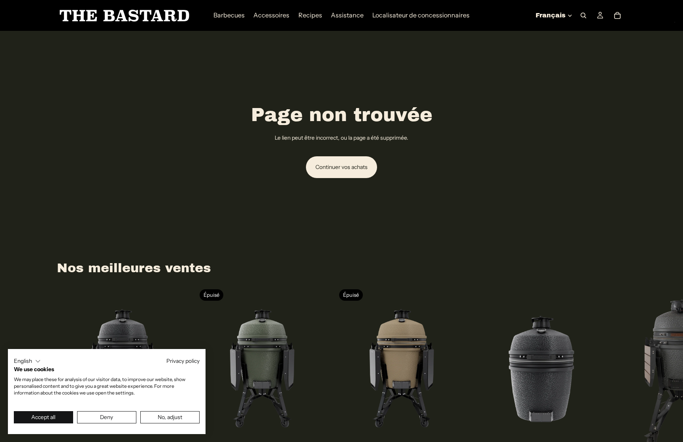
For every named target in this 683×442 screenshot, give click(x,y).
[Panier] (617, 15)
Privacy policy (183, 361)
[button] (27, 361)
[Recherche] (583, 15)
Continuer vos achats (341, 167)
